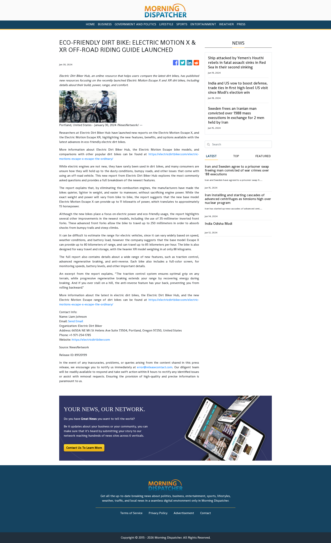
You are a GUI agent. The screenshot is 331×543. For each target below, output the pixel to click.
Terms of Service (131, 513)
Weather (226, 24)
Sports (181, 24)
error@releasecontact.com (154, 367)
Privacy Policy (158, 513)
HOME (90, 24)
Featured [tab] (263, 156)
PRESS (241, 24)
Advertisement (184, 513)
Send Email (75, 321)
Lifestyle (166, 24)
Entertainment (203, 24)
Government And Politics (135, 24)
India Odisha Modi (218, 223)
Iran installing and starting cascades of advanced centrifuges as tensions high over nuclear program (238, 199)
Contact (205, 513)
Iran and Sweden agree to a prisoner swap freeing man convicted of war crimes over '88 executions (237, 170)
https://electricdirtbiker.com (91, 340)
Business (105, 24)
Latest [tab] (211, 156)
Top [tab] (236, 156)
